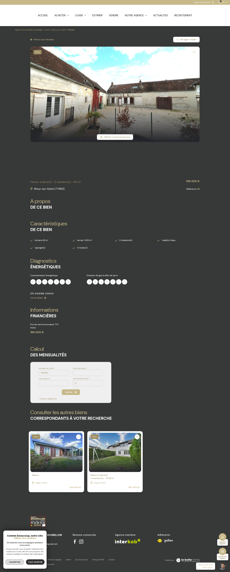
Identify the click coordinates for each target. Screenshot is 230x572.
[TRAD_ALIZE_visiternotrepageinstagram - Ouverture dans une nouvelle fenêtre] (81, 541)
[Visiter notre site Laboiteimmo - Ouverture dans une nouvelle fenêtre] (188, 560)
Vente (47, 29)
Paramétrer (14, 562)
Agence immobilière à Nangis (28, 29)
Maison (35, 475)
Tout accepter (35, 562)
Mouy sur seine (59, 29)
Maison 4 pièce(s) (102, 477)
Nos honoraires (81, 560)
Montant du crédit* (46, 368)
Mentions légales (55, 560)
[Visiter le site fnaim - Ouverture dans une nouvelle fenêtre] (159, 540)
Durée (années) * (80, 368)
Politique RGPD (98, 560)
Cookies (111, 560)
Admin (68, 560)
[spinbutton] (88, 383)
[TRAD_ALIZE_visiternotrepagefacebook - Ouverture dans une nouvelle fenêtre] (75, 541)
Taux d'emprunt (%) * (81, 379)
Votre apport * (44, 379)
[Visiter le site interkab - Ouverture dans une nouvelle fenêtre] (168, 540)
